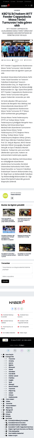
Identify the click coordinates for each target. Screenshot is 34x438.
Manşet (11, 384)
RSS (6, 340)
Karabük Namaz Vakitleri (7, 321)
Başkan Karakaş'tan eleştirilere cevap (24, 236)
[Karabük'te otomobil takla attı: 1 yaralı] (25, 247)
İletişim (8, 416)
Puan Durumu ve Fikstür (7, 327)
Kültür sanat (13, 376)
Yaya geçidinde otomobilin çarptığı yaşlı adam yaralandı (8, 220)
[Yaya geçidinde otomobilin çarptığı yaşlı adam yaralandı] (8, 212)
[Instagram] (18, 308)
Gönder (5, 281)
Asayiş (11, 361)
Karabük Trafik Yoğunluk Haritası (23, 321)
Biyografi (9, 410)
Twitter (13, 1)
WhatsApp (28, 1)
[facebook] (8, 350)
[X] (15, 308)
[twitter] (15, 350)
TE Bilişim (21, 345)
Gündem (11, 372)
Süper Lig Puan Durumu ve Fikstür (20, 429)
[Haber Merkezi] (5, 196)
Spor (10, 382)
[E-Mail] (12, 198)
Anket (10, 393)
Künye (10, 395)
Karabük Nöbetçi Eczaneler (7, 316)
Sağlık (10, 380)
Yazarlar (11, 359)
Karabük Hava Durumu (23, 316)
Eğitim (10, 365)
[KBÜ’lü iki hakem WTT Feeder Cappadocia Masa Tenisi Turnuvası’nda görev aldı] (17, 48)
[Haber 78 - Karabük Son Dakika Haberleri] (17, 302)
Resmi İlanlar (13, 386)
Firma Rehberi (11, 406)
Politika (11, 378)
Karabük (17, 10)
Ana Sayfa (9, 355)
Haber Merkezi (7, 60)
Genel (10, 369)
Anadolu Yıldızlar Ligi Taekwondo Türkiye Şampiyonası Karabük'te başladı (7, 238)
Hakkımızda (12, 397)
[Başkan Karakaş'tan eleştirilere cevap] (25, 229)
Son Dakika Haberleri (9, 333)
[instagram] (21, 350)
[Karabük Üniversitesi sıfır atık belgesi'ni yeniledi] (25, 212)
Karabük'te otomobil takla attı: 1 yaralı (24, 254)
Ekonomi (11, 367)
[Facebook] (12, 308)
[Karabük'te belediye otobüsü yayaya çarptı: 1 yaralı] (8, 247)
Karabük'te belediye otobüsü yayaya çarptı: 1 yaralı (8, 255)
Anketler (9, 412)
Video (8, 401)
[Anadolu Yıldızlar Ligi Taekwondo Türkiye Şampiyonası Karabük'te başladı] (8, 229)
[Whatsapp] (21, 308)
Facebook (6, 1)
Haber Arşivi (23, 333)
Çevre (10, 363)
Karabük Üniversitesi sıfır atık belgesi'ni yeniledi (24, 220)
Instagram (20, 1)
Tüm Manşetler (24, 327)
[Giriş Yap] (29, 5)
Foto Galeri (10, 399)
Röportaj (11, 391)
